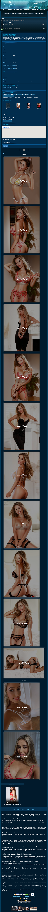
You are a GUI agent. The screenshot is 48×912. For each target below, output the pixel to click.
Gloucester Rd (6, 94)
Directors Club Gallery (39, 13)
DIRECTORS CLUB (26, 9)
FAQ (21, 9)
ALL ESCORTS (9, 9)
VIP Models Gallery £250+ (8, 96)
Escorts (26, 94)
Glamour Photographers (25, 809)
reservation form (7, 120)
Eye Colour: (4, 55)
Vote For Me (4, 151)
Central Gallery (31, 13)
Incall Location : (5, 63)
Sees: (3, 59)
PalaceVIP (37, 6)
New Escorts (25, 13)
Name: (4, 45)
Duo (22, 94)
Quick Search (5, 18)
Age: (3, 46)
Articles (18, 809)
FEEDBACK (34, 9)
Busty (12, 94)
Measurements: (5, 50)
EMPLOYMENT (16, 9)
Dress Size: (4, 52)
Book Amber (2, 24)
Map (14, 809)
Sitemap (33, 809)
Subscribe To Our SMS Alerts (8, 22)
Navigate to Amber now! (7, 142)
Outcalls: (4, 61)
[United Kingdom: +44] (3, 24)
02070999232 (27, 896)
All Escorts (20, 13)
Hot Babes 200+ (13, 13)
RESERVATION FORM (41, 9)
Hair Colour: (4, 53)
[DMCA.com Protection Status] (28, 894)
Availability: (4, 62)
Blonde (17, 94)
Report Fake (5, 146)
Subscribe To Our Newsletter (8, 26)
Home (22, 904)
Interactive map (12, 139)
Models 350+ (7, 13)
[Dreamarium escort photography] (16, 908)
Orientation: (4, 58)
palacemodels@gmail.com (38, 7)
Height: (4, 49)
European (32, 94)
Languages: (4, 56)
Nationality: (4, 47)
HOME (4, 9)
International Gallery (24, 15)
